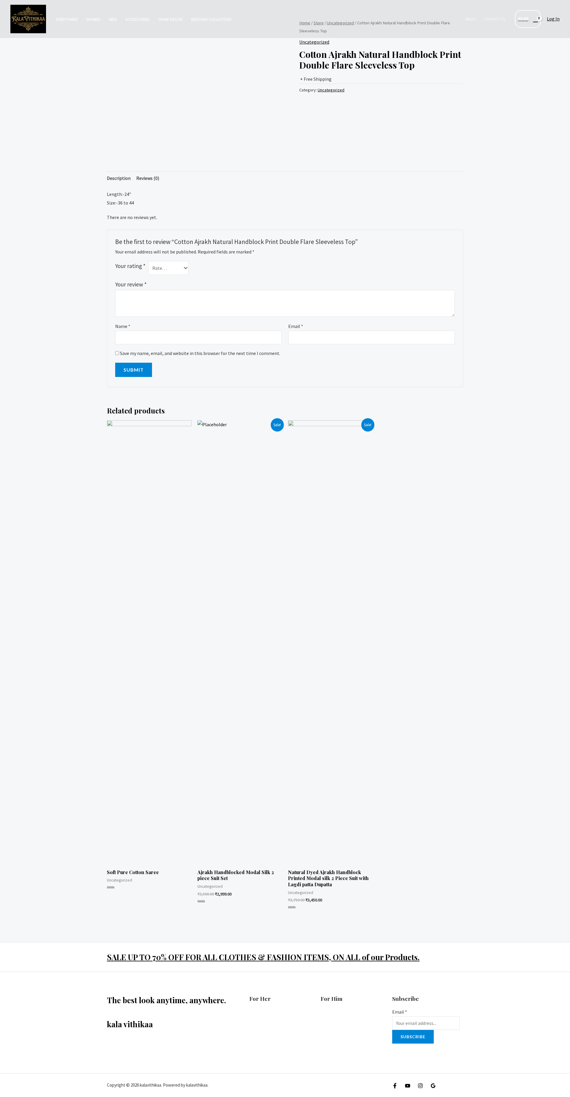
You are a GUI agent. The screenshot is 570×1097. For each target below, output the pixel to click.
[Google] (433, 1085)
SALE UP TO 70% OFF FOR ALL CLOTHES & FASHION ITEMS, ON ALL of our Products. (263, 957)
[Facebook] (395, 1085)
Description (119, 178)
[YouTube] (407, 1085)
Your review (131, 284)
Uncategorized (314, 42)
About (470, 19)
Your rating (130, 266)
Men (113, 19)
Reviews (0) (147, 178)
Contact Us (494, 19)
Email (295, 326)
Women (93, 19)
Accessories (137, 19)
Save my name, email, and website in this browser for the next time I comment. (200, 353)
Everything (67, 19)
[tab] (119, 178)
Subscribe (412, 1036)
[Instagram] (420, 1085)
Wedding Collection (211, 19)
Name (122, 326)
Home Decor (171, 19)
